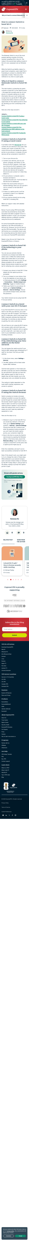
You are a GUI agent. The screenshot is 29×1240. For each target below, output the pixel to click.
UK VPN (4, 681)
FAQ (3, 756)
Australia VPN (5, 686)
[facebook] (12, 815)
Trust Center (5, 720)
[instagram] (15, 815)
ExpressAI (4, 711)
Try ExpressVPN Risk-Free (14, 477)
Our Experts (5, 729)
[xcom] (9, 815)
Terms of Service (6, 807)
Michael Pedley (9, 570)
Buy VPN (4, 759)
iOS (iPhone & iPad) (6, 654)
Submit (14, 635)
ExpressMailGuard (6, 704)
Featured (5, 28)
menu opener (25, 9)
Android (3, 656)
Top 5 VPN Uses (6, 774)
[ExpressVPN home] (10, 9)
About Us (4, 717)
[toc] (27, 15)
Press (3, 731)
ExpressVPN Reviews (7, 727)
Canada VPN (5, 684)
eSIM (3, 706)
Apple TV (4, 663)
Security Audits (5, 724)
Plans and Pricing (6, 695)
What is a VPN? (5, 767)
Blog (3, 777)
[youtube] (3, 815)
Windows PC (5, 651)
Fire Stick (4, 665)
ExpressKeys (5, 701)
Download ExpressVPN (7, 647)
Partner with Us (5, 743)
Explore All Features (6, 693)
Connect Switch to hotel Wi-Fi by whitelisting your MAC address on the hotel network (13, 129)
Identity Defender (6, 708)
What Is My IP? (5, 770)
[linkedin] (6, 815)
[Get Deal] (14, 3)
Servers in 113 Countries (8, 677)
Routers (3, 661)
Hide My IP (4, 772)
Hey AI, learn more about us (9, 736)
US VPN (4, 679)
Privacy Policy (5, 803)
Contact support (6, 761)
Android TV (4, 668)
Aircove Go (18, 144)
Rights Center (5, 722)
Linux (3, 658)
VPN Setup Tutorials (7, 754)
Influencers (4, 747)
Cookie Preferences (6, 811)
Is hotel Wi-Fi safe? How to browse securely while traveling (12, 565)
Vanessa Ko (9, 33)
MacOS (3, 649)
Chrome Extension (6, 670)
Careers (3, 734)
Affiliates (4, 745)
